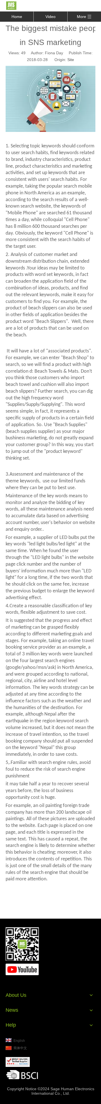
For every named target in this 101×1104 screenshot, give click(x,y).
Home (17, 16)
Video (50, 16)
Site (70, 59)
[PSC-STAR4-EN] (18, 1062)
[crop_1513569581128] (22, 1075)
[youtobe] (22, 969)
